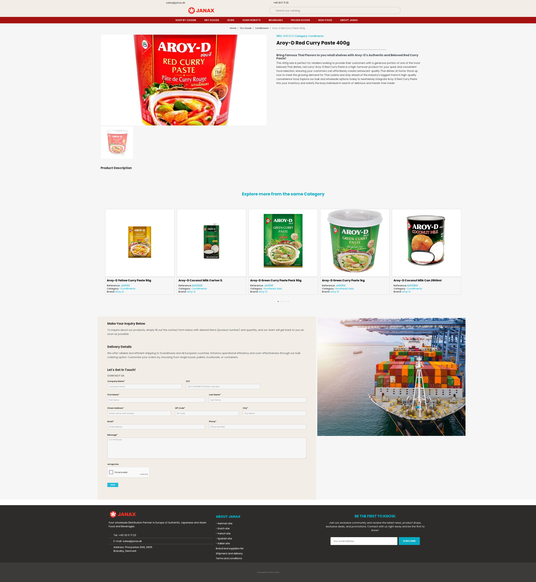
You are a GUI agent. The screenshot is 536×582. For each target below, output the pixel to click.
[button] (103, 80)
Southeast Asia (273, 288)
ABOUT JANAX (228, 516)
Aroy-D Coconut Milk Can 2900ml (418, 280)
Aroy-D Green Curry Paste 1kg (343, 280)
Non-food (325, 20)
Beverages (276, 20)
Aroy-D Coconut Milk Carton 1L (201, 280)
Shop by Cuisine (185, 20)
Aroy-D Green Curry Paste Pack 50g (275, 280)
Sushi (230, 20)
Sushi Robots (251, 20)
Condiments (316, 36)
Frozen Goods (300, 20)
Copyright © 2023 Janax (268, 572)
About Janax (349, 20)
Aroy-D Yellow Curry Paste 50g (129, 280)
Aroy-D (119, 291)
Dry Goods (211, 20)
